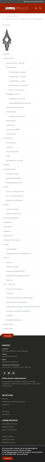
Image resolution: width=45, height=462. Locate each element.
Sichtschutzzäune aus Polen (15, 107)
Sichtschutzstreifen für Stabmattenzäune (18, 253)
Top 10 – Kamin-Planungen (14, 196)
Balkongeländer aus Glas (14, 182)
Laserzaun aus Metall (13, 129)
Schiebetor (9, 147)
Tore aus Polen (8, 138)
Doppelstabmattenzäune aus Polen (20, 103)
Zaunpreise (5, 411)
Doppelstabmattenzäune (14, 320)
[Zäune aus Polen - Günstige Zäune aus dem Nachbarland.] (15, 8)
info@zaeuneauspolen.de (10, 361)
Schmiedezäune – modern (17, 81)
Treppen (6, 204)
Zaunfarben (10, 293)
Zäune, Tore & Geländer (9, 429)
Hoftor (8, 156)
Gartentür (7, 165)
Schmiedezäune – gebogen (17, 76)
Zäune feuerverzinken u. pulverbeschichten (19, 298)
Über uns (6, 258)
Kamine (6, 187)
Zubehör (6, 244)
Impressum (9, 280)
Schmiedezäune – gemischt (17, 72)
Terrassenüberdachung (11, 218)
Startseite (7, 54)
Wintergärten (8, 222)
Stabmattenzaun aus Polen (17, 99)
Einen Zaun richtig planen (14, 289)
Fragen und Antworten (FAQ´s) (15, 271)
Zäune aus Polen (9, 58)
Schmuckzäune (11, 112)
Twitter (9, 373)
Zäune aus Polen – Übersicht (15, 63)
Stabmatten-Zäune (8, 427)
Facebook (4, 373)
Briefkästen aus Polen (9, 442)
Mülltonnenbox (8, 235)
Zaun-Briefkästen (11, 249)
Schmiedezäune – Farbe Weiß (18, 85)
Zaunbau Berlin (11, 134)
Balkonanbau (8, 227)
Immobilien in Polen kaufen (12, 240)
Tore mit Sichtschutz (12, 151)
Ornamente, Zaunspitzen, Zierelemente (18, 311)
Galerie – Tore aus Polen (16, 90)
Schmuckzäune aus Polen (17, 116)
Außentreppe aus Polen (13, 213)
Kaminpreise (6, 414)
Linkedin (13, 373)
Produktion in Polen (12, 267)
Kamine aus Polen (7, 436)
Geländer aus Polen (10, 169)
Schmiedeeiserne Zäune (9, 424)
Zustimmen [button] (7, 458)
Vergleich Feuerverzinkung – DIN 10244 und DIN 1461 (23, 307)
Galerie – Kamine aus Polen (15, 191)
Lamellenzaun (10, 125)
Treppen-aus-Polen (12, 209)
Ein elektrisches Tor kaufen (14, 160)
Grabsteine (7, 231)
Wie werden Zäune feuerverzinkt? (16, 302)
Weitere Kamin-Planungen (14, 200)
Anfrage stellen (8, 324)
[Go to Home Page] (3, 16)
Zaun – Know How (9, 284)
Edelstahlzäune (11, 121)
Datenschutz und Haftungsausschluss (18, 276)
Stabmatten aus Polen (13, 94)
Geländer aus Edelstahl (13, 178)
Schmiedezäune (11, 67)
